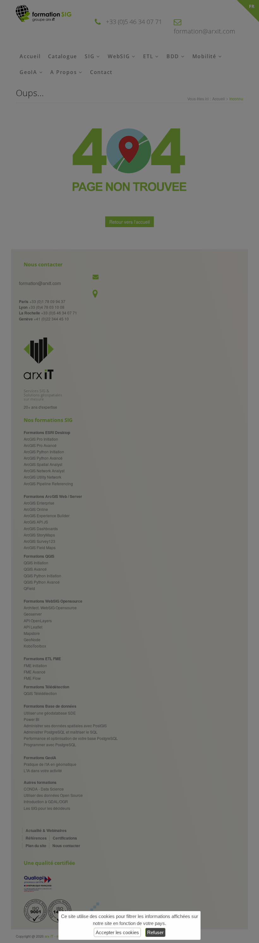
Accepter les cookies (117, 932)
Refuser (155, 932)
